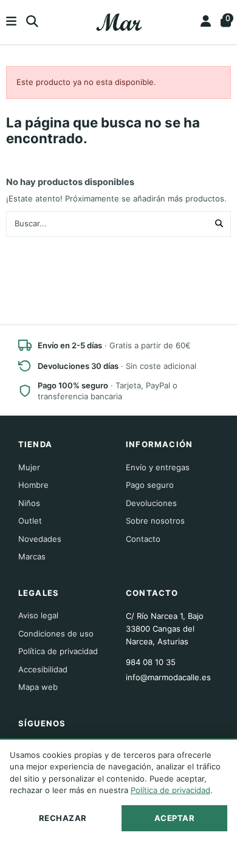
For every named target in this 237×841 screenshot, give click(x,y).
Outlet (30, 520)
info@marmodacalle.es (168, 677)
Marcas (32, 556)
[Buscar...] (219, 224)
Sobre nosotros (155, 520)
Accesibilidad (42, 669)
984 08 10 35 (151, 662)
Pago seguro (150, 485)
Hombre (33, 485)
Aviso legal (38, 615)
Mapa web (38, 687)
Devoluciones (151, 503)
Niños (29, 503)
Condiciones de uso (56, 633)
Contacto (143, 539)
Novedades (39, 539)
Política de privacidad (58, 651)
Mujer (29, 467)
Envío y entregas (158, 467)
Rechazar (63, 818)
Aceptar (174, 818)
